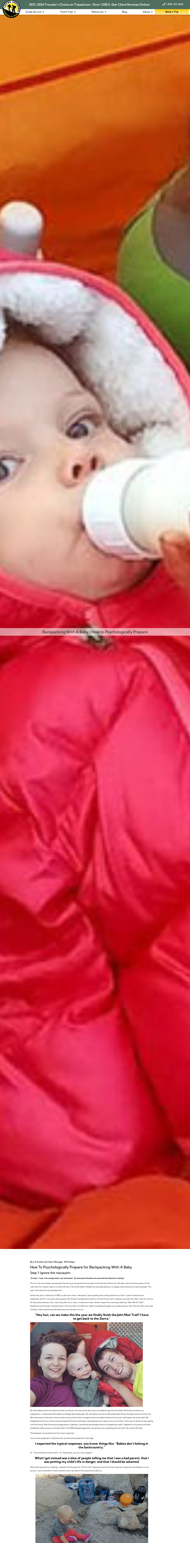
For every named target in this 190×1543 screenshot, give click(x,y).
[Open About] (152, 12)
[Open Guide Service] (43, 12)
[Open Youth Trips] (75, 12)
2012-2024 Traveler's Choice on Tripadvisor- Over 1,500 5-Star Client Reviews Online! (89, 4)
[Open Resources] (105, 12)
